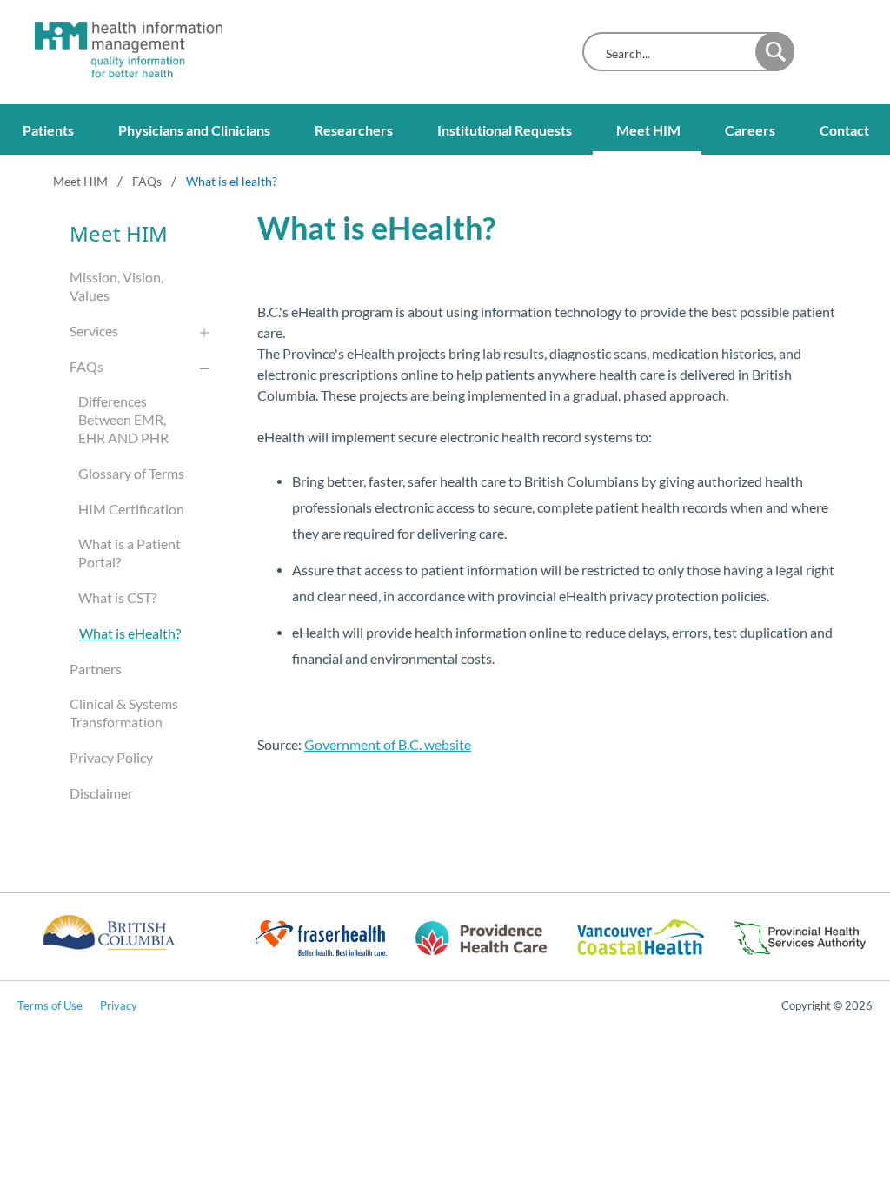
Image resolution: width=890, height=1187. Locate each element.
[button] (774, 51)
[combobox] (673, 53)
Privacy (118, 1005)
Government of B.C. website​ (387, 744)
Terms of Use (50, 1005)
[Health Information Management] (113, 49)
